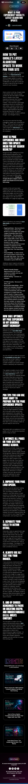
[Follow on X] (18, 769)
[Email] (21, 48)
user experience (10, 373)
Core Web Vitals (17, 330)
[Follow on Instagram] (13, 769)
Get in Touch (14, 759)
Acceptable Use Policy (14, 779)
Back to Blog (14, 6)
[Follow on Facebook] (10, 769)
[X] (16, 48)
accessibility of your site (12, 357)
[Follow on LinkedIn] (15, 769)
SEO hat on (16, 127)
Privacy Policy (22, 778)
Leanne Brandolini (17, 25)
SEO (22, 623)
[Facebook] (7, 48)
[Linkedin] (12, 48)
